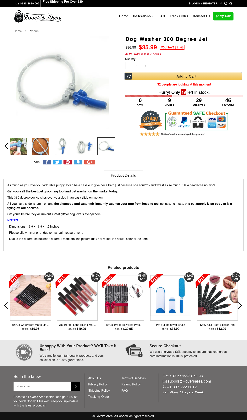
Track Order (179, 16)
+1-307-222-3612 (182, 387)
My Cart (226, 15)
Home (123, 16)
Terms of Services (133, 378)
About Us (94, 378)
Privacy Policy (98, 384)
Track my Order (98, 396)
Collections (142, 16)
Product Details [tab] (123, 175)
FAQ (162, 16)
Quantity (130, 59)
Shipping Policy (99, 390)
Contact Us (201, 16)
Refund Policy (131, 384)
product (34, 31)
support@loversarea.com (189, 381)
